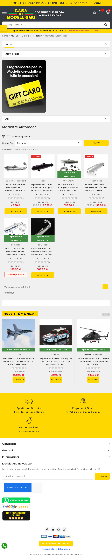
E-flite (19, 354)
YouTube (53, 529)
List (8, 137)
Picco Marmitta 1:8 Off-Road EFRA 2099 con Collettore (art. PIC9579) (41, 253)
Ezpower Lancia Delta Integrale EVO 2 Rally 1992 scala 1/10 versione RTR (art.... (56, 361)
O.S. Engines (69, 180)
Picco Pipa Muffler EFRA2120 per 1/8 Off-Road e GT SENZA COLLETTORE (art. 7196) (96, 190)
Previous (104, 314)
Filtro (96, 142)
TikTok (65, 529)
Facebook (47, 529)
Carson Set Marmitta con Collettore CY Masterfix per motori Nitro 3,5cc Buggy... (15, 189)
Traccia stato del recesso (56, 549)
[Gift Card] (24, 86)
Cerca (106, 24)
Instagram (59, 529)
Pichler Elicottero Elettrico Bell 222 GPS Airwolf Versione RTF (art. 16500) (93, 361)
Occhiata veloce (24, 159)
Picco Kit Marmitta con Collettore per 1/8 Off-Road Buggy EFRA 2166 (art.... (15, 253)
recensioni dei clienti (16, 514)
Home (8, 44)
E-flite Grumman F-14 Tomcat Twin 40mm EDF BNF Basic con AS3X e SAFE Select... (18, 361)
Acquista (15, 211)
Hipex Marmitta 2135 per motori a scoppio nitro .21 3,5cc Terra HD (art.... (42, 189)
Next (108, 314)
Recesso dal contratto (56, 543)
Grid (4, 137)
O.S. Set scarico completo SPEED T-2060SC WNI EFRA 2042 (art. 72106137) (68, 189)
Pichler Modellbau (93, 354)
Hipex (43, 180)
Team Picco (96, 180)
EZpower (56, 354)
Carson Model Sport (16, 180)
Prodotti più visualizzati (20, 313)
